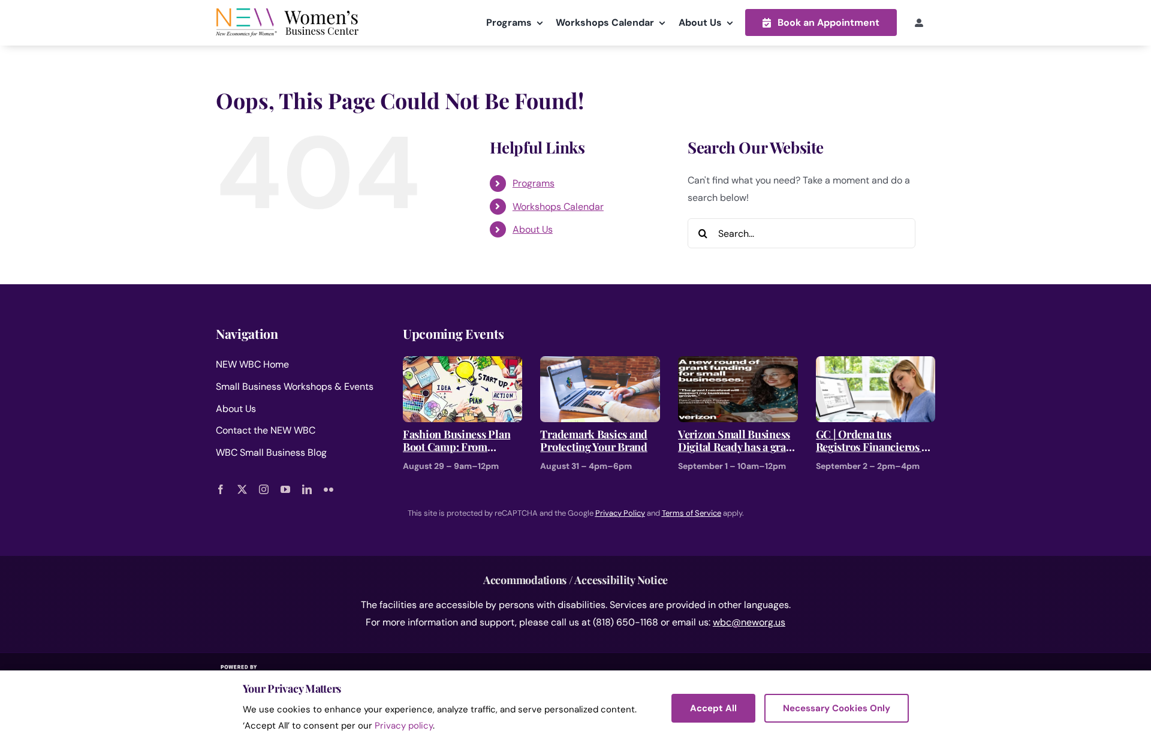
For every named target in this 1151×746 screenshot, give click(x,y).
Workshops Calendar (558, 206)
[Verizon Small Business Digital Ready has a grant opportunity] (738, 364)
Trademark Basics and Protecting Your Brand (593, 441)
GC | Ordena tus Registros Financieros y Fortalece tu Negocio (871, 441)
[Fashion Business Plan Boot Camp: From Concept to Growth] (463, 364)
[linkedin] (307, 489)
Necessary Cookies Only (836, 708)
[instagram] (264, 489)
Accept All (713, 708)
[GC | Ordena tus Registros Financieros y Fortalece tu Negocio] (876, 364)
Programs (534, 183)
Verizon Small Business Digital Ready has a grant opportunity (737, 441)
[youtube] (285, 489)
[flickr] (328, 489)
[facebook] (220, 489)
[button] (821, 22)
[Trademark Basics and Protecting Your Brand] (600, 364)
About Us (533, 229)
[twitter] (242, 489)
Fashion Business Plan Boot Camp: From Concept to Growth (456, 441)
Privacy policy (404, 726)
